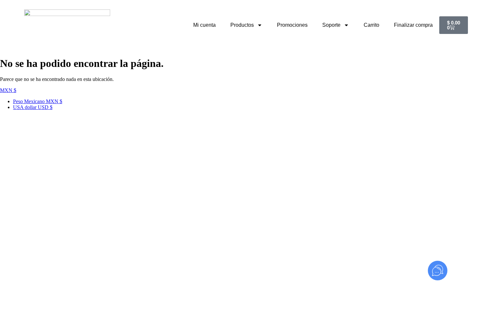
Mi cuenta (204, 25)
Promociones (292, 25)
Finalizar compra (413, 25)
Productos (242, 25)
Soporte (331, 25)
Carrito (371, 25)
